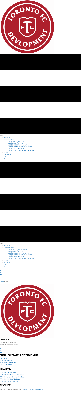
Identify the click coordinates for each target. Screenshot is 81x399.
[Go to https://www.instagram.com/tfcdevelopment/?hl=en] (40, 273)
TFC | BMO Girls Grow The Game (10, 379)
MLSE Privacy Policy (6, 360)
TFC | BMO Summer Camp (8, 372)
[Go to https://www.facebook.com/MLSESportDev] (40, 348)
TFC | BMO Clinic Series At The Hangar (12, 375)
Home (2, 281)
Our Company (4, 358)
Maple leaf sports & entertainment (33, 389)
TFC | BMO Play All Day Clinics (9, 381)
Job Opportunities (6, 365)
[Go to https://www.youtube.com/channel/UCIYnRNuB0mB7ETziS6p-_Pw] (40, 275)
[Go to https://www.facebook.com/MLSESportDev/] (40, 271)
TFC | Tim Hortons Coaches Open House (12, 377)
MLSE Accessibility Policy (8, 362)
